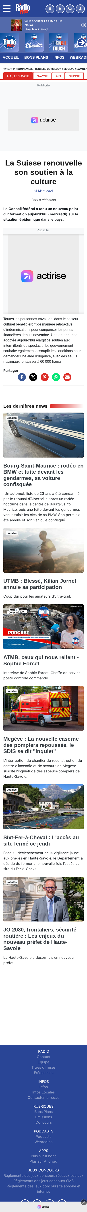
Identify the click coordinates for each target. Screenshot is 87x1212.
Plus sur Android (43, 1161)
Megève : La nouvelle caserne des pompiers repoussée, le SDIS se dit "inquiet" (41, 745)
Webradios (43, 1142)
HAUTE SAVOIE (18, 76)
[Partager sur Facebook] (21, 379)
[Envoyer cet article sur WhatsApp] (55, 379)
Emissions (43, 1117)
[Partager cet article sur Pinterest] (43, 379)
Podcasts (43, 1136)
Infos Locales (43, 1092)
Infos (59, 57)
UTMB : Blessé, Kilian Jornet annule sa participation (39, 584)
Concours (43, 1122)
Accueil (11, 57)
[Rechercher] (70, 8)
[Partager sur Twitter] (32, 379)
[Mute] (83, 25)
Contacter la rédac (43, 1097)
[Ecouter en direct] (60, 8)
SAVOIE (42, 76)
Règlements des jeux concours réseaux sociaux (43, 1175)
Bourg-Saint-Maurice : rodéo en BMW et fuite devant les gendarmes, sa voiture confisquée (43, 475)
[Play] (6, 39)
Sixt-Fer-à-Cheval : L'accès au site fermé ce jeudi (41, 840)
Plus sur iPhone (43, 1156)
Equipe (43, 1062)
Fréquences (43, 1072)
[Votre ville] (50, 8)
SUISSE (74, 76)
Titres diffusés (43, 1067)
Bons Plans (36, 57)
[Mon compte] (80, 8)
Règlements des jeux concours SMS (43, 1181)
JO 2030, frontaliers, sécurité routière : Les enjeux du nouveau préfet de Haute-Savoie (39, 939)
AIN (58, 76)
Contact (43, 1056)
